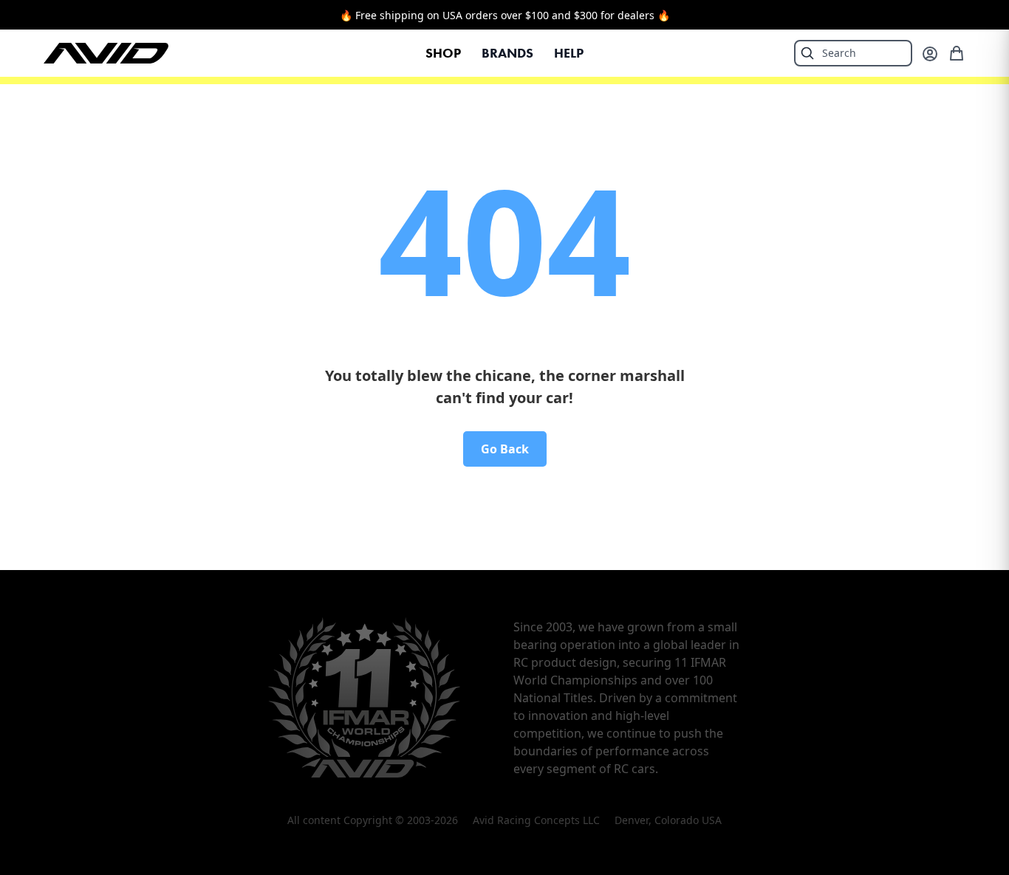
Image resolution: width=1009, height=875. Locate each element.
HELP (569, 53)
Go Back (505, 449)
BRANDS (507, 53)
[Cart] (956, 53)
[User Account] (930, 54)
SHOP (443, 53)
